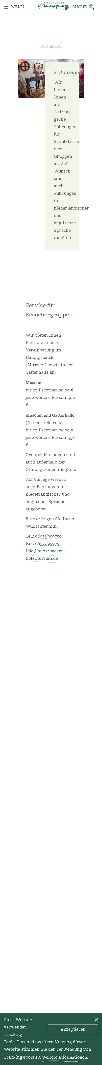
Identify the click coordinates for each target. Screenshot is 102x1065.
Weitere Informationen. (65, 1057)
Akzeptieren (73, 1029)
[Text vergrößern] (54, 7)
